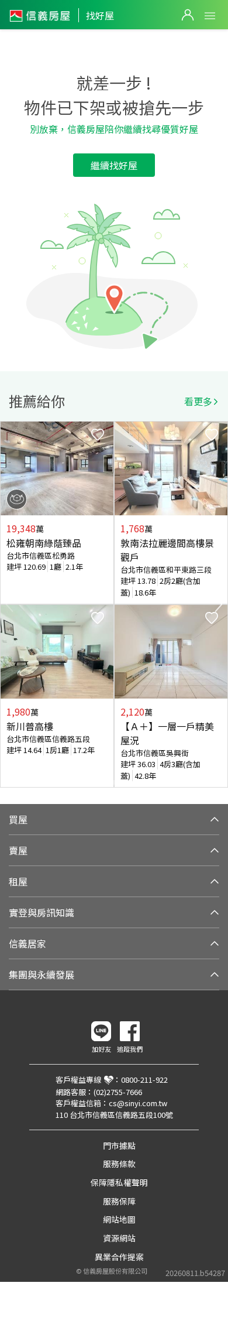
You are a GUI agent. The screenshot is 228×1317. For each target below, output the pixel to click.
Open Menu (210, 15)
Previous (9, 604)
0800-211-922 (144, 1079)
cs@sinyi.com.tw (138, 1103)
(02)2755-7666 (118, 1091)
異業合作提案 (119, 1257)
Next (218, 604)
